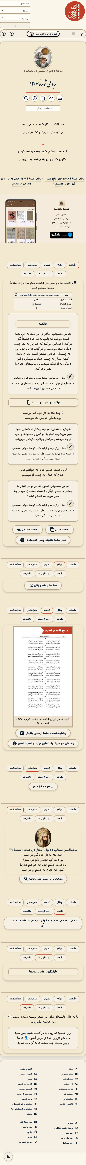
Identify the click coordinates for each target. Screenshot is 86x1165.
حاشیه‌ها (27, 274)
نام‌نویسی (27, 1033)
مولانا (59, 70)
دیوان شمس (45, 70)
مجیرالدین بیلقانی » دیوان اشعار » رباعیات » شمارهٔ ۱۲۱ (43, 849)
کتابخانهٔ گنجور (25, 1084)
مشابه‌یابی (68, 1099)
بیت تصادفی (67, 1074)
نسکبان (29, 1114)
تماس (30, 1137)
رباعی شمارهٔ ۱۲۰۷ (43, 83)
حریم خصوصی (25, 1142)
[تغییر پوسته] (8, 1156)
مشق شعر (32, 265)
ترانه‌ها (60, 274)
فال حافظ (69, 1084)
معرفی (70, 1123)
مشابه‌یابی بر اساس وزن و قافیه (45, 879)
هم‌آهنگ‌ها (15, 265)
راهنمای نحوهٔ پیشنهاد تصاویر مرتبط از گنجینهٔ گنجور (46, 743)
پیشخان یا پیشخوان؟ (22, 1109)
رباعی (36, 300)
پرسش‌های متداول (64, 1128)
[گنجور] (75, 11)
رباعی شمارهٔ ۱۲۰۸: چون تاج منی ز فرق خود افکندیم (64, 181)
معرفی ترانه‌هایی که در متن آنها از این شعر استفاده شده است (43, 921)
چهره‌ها (70, 1133)
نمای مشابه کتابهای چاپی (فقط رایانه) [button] (45, 540)
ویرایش (35, 388)
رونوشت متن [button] (62, 530)
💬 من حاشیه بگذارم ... (32, 1019)
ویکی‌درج (36, 304)
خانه (71, 1069)
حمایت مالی (67, 1138)
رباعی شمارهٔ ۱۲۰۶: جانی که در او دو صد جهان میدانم (21, 181)
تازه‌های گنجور (66, 1104)
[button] (82, 34)
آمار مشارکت (26, 1122)
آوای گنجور (27, 1099)
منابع (30, 1132)
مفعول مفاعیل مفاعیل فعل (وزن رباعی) (39, 295)
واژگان (59, 265)
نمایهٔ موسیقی (66, 1089)
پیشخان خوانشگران (22, 1104)
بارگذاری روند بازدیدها (43, 971)
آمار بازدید (28, 1127)
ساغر (30, 1079)
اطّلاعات (72, 265)
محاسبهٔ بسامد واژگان (45, 585)
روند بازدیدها (44, 274)
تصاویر (47, 265)
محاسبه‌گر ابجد (25, 1094)
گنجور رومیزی (26, 1074)
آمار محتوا (68, 1143)
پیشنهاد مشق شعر (43, 786)
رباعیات (30, 70)
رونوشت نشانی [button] (30, 530)
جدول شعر (68, 1079)
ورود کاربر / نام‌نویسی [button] (45, 34)
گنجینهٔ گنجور (26, 1089)
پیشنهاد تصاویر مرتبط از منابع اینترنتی (46, 733)
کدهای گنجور (26, 1069)
